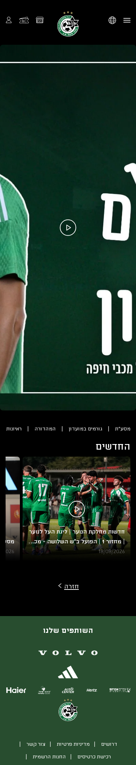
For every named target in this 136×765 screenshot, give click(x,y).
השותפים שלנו (68, 630)
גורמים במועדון (85, 428)
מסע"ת (122, 428)
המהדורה (45, 428)
